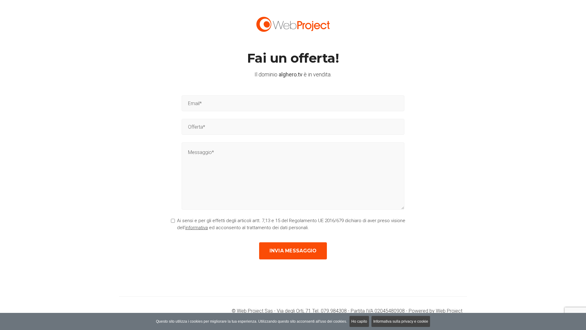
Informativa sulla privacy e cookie (400, 321)
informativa (196, 227)
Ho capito (359, 321)
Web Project (449, 311)
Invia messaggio (293, 251)
